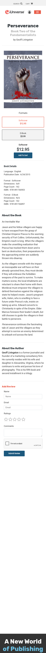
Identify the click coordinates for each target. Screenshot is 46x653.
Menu (37, 12)
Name (6, 391)
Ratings (7, 413)
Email (6, 402)
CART (28, 4)
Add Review (8, 386)
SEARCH (16, 4)
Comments (9, 426)
